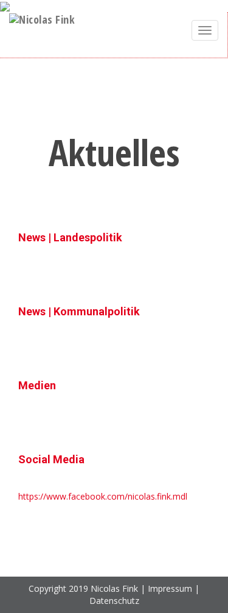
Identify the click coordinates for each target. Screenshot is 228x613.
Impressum (170, 588)
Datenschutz (114, 600)
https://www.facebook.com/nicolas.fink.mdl (102, 496)
